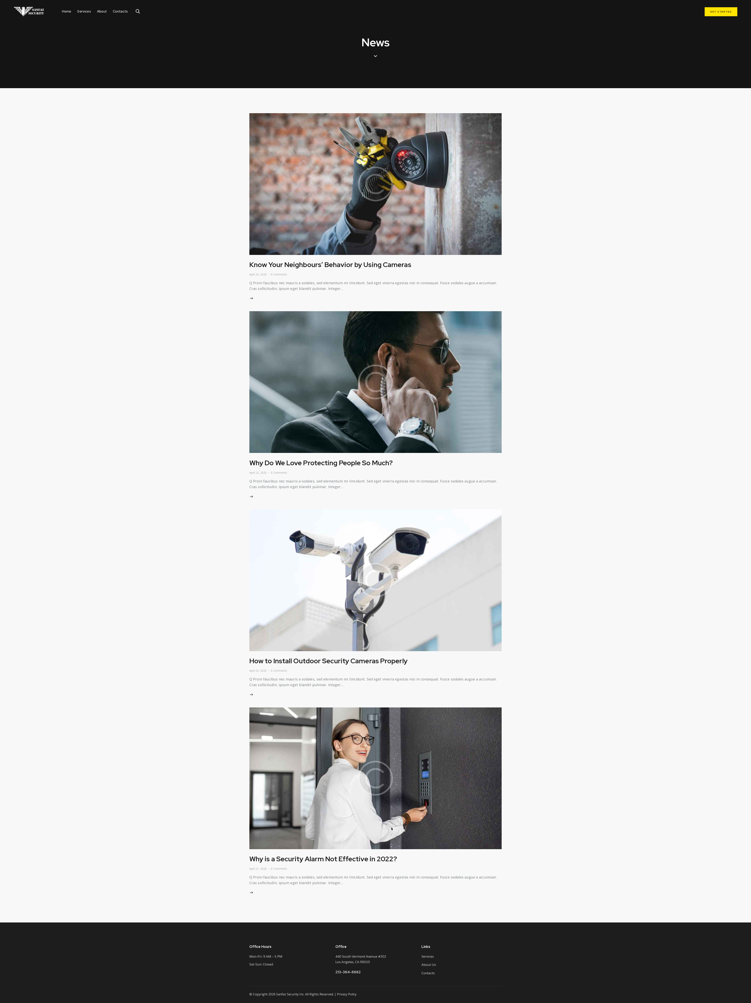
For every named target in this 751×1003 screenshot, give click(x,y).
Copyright (260, 994)
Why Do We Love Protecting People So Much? (321, 462)
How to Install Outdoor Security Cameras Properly (328, 660)
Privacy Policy (347, 994)
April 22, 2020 (258, 274)
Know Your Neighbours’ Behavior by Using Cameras (330, 264)
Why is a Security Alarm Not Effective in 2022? (323, 858)
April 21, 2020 (258, 868)
